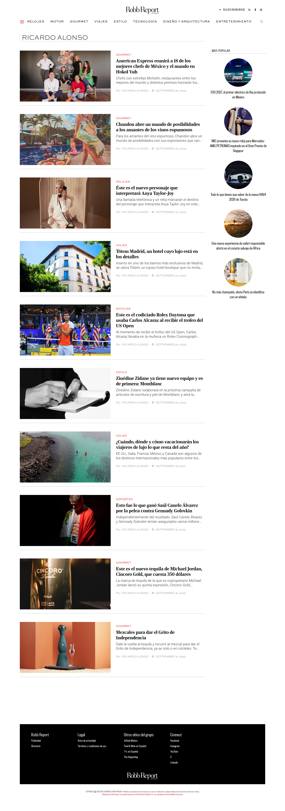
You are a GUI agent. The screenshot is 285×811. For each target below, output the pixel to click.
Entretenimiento (234, 21)
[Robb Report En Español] (142, 9)
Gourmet (79, 21)
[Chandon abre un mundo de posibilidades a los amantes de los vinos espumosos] (65, 139)
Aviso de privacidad (87, 740)
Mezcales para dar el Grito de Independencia (145, 635)
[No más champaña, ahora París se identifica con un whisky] (238, 272)
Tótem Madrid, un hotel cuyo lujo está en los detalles (157, 254)
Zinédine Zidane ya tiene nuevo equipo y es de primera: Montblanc (159, 381)
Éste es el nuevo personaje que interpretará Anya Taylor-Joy (147, 190)
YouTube (174, 751)
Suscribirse (234, 9)
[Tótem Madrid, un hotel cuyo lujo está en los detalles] (65, 266)
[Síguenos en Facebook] (255, 9)
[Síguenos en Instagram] (261, 9)
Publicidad (36, 740)
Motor (57, 21)
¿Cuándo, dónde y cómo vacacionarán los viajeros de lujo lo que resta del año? (157, 444)
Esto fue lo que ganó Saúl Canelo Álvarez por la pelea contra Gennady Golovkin (157, 508)
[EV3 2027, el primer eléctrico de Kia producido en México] (238, 72)
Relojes (35, 21)
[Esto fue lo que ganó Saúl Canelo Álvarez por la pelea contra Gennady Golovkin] (65, 520)
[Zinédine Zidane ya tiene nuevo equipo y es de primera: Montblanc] (65, 393)
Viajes (101, 21)
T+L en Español (131, 751)
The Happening (131, 757)
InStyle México (130, 740)
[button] (22, 21)
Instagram (175, 746)
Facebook (174, 740)
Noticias (123, 308)
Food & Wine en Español (135, 746)
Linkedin (174, 762)
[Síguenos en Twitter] (249, 9)
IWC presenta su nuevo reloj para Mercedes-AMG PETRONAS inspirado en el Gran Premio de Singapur (238, 146)
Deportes (124, 499)
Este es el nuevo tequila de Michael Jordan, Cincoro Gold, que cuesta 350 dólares (159, 571)
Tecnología (145, 21)
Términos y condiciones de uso (92, 746)
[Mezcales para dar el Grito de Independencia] (65, 647)
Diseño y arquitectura (186, 21)
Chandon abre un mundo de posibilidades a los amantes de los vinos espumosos (158, 127)
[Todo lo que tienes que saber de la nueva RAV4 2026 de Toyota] (238, 175)
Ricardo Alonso (135, 90)
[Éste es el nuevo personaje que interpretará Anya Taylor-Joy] (65, 202)
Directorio (35, 746)
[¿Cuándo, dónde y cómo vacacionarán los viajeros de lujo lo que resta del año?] (65, 456)
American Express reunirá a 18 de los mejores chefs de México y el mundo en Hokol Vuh (155, 66)
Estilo (120, 21)
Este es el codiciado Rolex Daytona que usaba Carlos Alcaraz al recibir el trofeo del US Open (159, 320)
